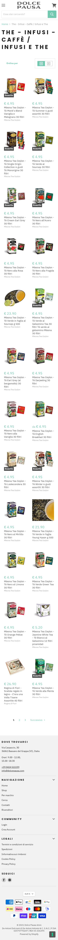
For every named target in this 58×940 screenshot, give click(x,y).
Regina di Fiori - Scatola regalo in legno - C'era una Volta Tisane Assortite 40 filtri (13, 694)
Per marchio (8, 795)
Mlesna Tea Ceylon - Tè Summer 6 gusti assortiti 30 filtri (43, 110)
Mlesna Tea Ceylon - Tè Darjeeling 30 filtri (43, 380)
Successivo (36, 719)
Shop (4, 790)
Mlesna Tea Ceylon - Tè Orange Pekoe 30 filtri (15, 634)
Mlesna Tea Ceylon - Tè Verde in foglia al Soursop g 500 (15, 320)
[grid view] (41, 63)
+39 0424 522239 (10, 767)
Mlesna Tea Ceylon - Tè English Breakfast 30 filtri (43, 434)
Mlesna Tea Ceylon (12, 120)
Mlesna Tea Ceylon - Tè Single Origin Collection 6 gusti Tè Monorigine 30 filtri (15, 167)
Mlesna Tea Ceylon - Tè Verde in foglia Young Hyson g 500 (43, 534)
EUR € (27, 894)
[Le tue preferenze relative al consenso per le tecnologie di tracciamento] (52, 934)
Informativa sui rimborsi (14, 854)
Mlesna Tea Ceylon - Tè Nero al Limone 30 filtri (15, 584)
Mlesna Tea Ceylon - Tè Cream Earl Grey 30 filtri (15, 220)
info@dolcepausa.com (13, 770)
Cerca (4, 800)
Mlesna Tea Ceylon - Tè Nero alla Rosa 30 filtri (15, 270)
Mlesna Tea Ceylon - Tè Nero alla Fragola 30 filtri (43, 270)
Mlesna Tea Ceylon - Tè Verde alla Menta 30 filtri (43, 691)
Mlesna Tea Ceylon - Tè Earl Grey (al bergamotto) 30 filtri (15, 382)
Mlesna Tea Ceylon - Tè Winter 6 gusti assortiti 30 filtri (43, 484)
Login (4, 824)
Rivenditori (7, 809)
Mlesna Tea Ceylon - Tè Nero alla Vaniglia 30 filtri (15, 433)
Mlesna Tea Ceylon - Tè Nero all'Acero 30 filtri (43, 220)
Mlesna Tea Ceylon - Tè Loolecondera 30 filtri (15, 484)
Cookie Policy (8, 859)
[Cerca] (52, 14)
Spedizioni (7, 849)
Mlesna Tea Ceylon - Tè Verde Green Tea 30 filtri (43, 584)
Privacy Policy (8, 864)
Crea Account (8, 829)
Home (5, 24)
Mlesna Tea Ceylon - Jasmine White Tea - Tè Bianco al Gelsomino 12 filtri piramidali (43, 638)
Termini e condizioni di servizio (17, 844)
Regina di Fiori (10, 703)
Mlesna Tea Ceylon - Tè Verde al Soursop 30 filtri (43, 164)
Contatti (6, 805)
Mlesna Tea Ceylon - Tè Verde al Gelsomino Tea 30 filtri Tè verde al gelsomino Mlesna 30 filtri (43, 325)
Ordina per (12, 63)
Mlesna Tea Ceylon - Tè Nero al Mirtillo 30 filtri (15, 534)
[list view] (49, 63)
